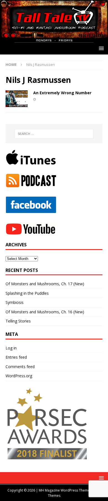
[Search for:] (54, 133)
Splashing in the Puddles (27, 293)
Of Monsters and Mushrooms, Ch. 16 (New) (45, 311)
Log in (11, 348)
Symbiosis (15, 302)
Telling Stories (18, 321)
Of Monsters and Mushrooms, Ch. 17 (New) (45, 283)
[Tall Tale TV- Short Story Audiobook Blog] (54, 39)
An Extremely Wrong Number (62, 92)
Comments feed (20, 366)
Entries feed (16, 357)
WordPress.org (19, 375)
